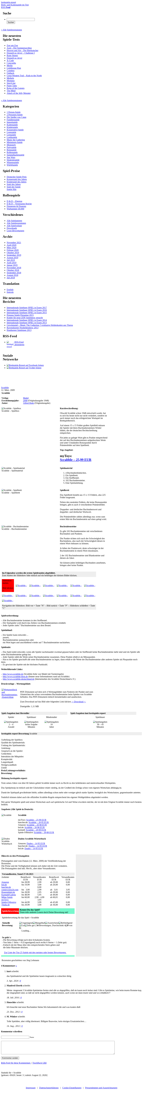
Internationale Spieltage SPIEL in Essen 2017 (27, 307)
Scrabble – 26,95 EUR (39, 822)
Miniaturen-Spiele (14, 142)
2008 (25, 400)
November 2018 (14, 267)
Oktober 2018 (13, 270)
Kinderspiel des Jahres (16, 182)
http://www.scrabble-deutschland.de (18, 679)
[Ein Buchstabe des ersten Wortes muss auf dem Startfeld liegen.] (48, 585)
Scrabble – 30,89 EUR (44, 832)
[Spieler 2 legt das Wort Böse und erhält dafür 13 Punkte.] (62, 595)
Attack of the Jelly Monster (19, 93)
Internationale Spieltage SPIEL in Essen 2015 (27, 312)
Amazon (5, 882)
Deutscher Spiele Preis (17, 177)
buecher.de (6, 887)
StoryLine (11, 83)
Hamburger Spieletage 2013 (19, 330)
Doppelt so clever (14, 58)
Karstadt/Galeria (8, 895)
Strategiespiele (13, 160)
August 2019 (12, 257)
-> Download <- (79, 701)
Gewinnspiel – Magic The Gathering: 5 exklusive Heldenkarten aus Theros (40, 325)
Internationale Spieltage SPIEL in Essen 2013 (27, 322)
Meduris (10, 78)
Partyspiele (11, 147)
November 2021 (14, 242)
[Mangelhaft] (39, 923)
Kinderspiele (12, 127)
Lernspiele (11, 135)
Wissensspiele (13, 162)
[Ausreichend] (52, 923)
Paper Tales (12, 85)
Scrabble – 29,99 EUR (36, 830)
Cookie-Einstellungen (71, 1088)
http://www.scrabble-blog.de (15, 676)
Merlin (10, 65)
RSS (5, 7)
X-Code (10, 60)
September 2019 (14, 255)
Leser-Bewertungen (15, 230)
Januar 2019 (12, 265)
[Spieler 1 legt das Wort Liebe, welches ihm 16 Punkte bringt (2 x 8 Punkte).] (76, 595)
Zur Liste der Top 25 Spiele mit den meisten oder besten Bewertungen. (35, 952)
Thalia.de (5, 905)
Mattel (26, 398)
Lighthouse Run (14, 68)
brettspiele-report (15, 3)
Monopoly (11, 145)
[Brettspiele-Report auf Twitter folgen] (24, 368)
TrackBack (39, 1063)
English (10, 289)
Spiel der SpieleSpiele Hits (14, 188)
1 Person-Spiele (14, 112)
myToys (5, 900)
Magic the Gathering (16, 140)
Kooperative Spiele (15, 130)
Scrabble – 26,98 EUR (37, 825)
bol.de (4, 884)
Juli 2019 (11, 260)
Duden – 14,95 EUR (36, 843)
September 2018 (14, 272)
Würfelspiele (12, 165)
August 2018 (12, 275)
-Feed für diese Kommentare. (16, 1063)
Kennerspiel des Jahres (17, 179)
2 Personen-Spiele (15, 114)
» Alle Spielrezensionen (11, 30)
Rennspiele (11, 150)
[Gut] (22, 925)
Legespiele (11, 132)
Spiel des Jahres (14, 184)
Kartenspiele (12, 125)
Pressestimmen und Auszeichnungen (101, 1088)
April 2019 (11, 262)
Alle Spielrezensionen (16, 223)
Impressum (30, 1088)
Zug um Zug (12, 45)
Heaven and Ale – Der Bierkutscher (22, 50)
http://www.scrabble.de (13, 674)
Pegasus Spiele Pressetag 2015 (20, 315)
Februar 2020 (13, 250)
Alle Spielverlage (14, 225)
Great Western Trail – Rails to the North (24, 75)
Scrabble (5, 387)
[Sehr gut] (29, 925)
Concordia (11, 63)
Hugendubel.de (8, 892)
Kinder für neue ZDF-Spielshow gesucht (25, 317)
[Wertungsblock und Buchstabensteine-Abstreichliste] (10, 697)
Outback (10, 73)
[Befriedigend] (65, 923)
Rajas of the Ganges (15, 88)
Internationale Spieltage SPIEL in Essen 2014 (27, 320)
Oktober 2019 (13, 252)
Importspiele (12, 122)
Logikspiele (12, 137)
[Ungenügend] (26, 923)
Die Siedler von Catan (16, 117)
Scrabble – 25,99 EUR (75, 459)
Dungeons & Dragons (16, 206)
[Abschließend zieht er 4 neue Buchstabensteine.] (76, 585)
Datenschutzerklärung (49, 1088)
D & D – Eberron (14, 201)
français (10, 292)
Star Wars (11, 157)
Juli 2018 (11, 278)
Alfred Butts (28, 403)
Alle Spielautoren (14, 220)
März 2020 (11, 247)
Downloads (12, 228)
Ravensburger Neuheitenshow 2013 (22, 327)
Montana (11, 80)
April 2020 (11, 245)
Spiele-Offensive (8, 902)
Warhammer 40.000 (15, 209)
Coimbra (10, 70)
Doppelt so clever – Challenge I (21, 53)
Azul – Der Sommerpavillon (19, 48)
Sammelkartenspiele (15, 155)
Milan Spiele (7, 897)
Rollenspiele (12, 152)
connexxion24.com (9, 889)
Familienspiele (13, 120)
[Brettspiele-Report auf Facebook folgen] (25, 365)
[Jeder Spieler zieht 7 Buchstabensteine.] (34, 585)
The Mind (11, 90)
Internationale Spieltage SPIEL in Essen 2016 (27, 310)
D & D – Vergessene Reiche (19, 204)
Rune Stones (12, 55)
